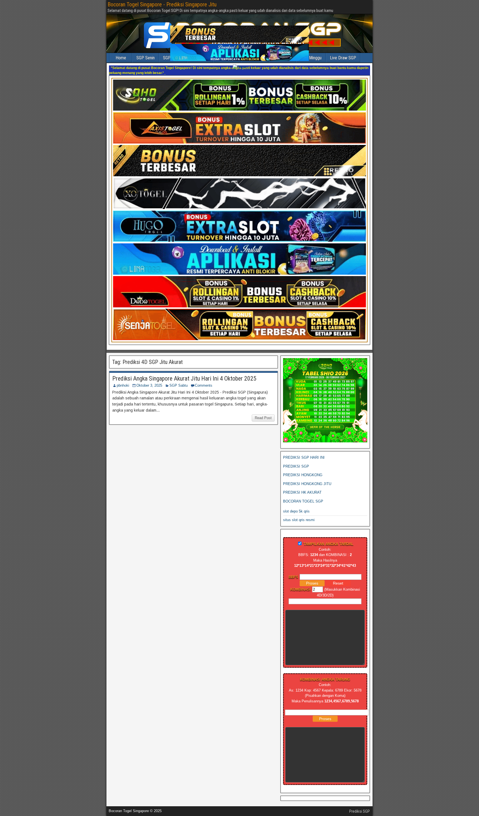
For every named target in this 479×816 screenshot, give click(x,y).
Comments (203, 380)
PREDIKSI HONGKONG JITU (307, 479)
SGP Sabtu (178, 380)
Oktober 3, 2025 (149, 380)
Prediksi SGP (359, 806)
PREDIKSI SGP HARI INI (304, 452)
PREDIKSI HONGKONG (302, 470)
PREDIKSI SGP (296, 461)
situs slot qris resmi (299, 515)
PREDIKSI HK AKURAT (302, 487)
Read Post (263, 413)
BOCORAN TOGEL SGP (303, 496)
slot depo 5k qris (296, 506)
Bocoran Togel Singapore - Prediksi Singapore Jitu (162, 4)
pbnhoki (123, 380)
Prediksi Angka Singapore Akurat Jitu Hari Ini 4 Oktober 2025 (184, 373)
